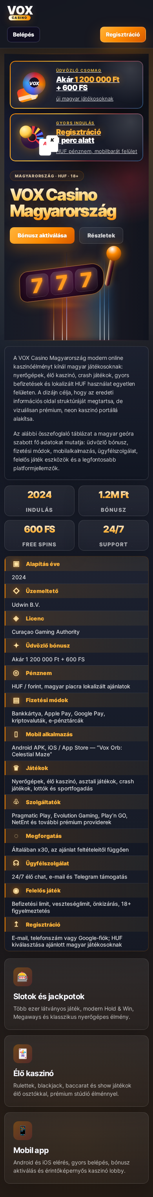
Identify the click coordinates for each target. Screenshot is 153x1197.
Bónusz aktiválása (42, 235)
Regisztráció (123, 34)
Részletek (101, 235)
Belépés (23, 34)
